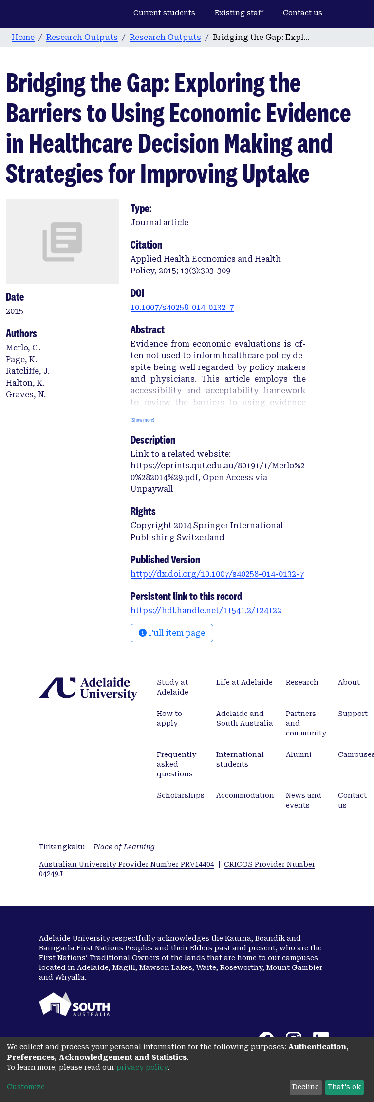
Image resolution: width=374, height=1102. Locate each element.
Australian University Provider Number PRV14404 (126, 864)
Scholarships (181, 795)
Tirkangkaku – (97, 847)
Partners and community (306, 723)
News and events (303, 800)
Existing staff (239, 13)
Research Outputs (82, 37)
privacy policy (142, 1067)
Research (302, 682)
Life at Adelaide (244, 682)
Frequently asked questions (176, 764)
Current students (164, 13)
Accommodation (245, 795)
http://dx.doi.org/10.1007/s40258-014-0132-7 (217, 574)
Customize (26, 1087)
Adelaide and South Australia (244, 718)
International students (240, 759)
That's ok (344, 1087)
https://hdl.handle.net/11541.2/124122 (206, 610)
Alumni (299, 754)
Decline (305, 1087)
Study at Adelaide (172, 687)
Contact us (302, 13)
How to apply (169, 718)
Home (23, 37)
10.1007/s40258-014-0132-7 (182, 307)
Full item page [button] (176, 633)
